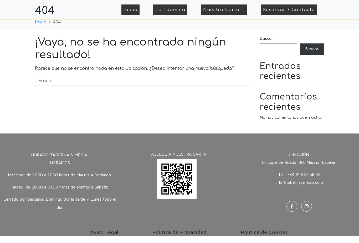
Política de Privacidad (179, 232)
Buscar (266, 39)
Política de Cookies (264, 232)
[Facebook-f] (291, 206)
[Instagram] (306, 206)
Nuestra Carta (221, 9)
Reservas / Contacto (289, 9)
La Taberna (170, 9)
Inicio (131, 9)
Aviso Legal (104, 232)
